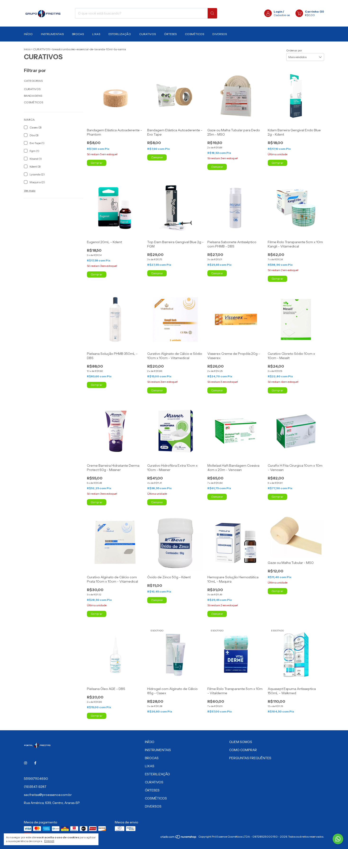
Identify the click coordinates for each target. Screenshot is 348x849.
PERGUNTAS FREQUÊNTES (250, 758)
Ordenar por (294, 50)
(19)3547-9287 (35, 787)
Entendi (49, 841)
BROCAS (78, 34)
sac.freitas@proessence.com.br (48, 795)
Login (278, 11)
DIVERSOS (219, 34)
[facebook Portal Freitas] (35, 763)
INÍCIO (28, 34)
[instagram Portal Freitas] (25, 763)
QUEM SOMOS (240, 742)
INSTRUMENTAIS (52, 34)
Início (27, 49)
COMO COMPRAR (243, 750)
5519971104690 (36, 778)
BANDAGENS (33, 95)
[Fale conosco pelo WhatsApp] (338, 839)
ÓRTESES (170, 34)
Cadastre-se (282, 15)
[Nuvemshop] (178, 838)
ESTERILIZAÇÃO (119, 34)
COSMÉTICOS (194, 34)
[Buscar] (212, 13)
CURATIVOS (147, 34)
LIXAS (96, 34)
